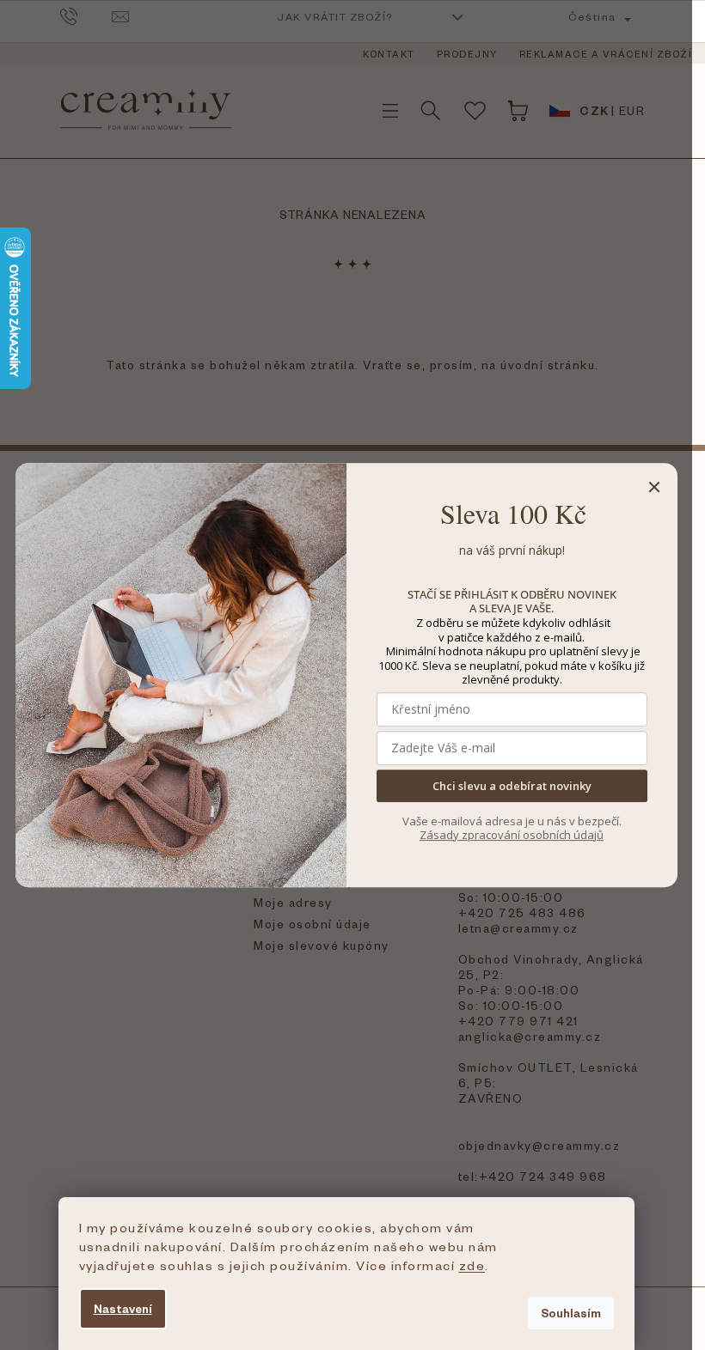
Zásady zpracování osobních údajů (512, 834)
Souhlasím (571, 1312)
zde (472, 1265)
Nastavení (123, 1308)
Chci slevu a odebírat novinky (512, 786)
